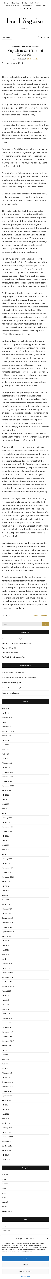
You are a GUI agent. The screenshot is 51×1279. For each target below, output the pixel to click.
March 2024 (6, 713)
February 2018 (7, 1018)
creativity (5, 1179)
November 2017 (7, 1032)
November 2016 (7, 1087)
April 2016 (5, 1118)
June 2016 (5, 1109)
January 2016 (6, 1132)
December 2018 (7, 973)
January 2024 (6, 722)
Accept (25, 1258)
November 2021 (7, 827)
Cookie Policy (25, 1276)
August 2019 (6, 936)
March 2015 (6, 1160)
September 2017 (8, 1041)
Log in (4, 1226)
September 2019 (8, 932)
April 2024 (5, 708)
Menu (7, 37)
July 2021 (5, 836)
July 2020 (5, 886)
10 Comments (32, 59)
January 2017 (6, 1077)
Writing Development (28, 677)
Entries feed (6, 1231)
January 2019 (6, 968)
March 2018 (6, 1014)
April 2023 (5, 754)
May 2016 (5, 1114)
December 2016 (7, 1082)
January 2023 (6, 768)
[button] (47, 1238)
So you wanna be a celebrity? (12, 639)
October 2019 (7, 927)
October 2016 (7, 1091)
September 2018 (8, 986)
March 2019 (6, 959)
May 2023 (5, 749)
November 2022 (7, 777)
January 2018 (6, 1023)
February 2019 (7, 964)
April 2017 (5, 1064)
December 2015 (7, 1137)
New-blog (15, 3)
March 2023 (6, 758)
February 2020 (7, 909)
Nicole (4, 693)
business (5, 1175)
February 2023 (7, 763)
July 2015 (5, 1155)
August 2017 (6, 1046)
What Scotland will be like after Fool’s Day (16, 643)
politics (36, 46)
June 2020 (5, 891)
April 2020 (5, 900)
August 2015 (6, 1150)
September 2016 (8, 1096)
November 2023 (7, 727)
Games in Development (16, 672)
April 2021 (5, 850)
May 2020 (5, 895)
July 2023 (5, 740)
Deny (25, 1265)
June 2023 (5, 745)
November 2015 (7, 1141)
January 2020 (6, 913)
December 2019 (7, 918)
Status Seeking (14, 693)
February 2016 (7, 1128)
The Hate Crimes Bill (9, 648)
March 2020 (6, 904)
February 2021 (7, 859)
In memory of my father (16, 688)
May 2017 (5, 1059)
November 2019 (7, 923)
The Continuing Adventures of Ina (13, 657)
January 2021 (6, 863)
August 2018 (6, 991)
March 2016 (6, 1123)
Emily (3, 672)
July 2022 (5, 795)
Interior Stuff (40, 6)
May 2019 (5, 950)
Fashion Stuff (27, 6)
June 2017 (5, 1055)
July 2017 (5, 1050)
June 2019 (5, 945)
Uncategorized (7, 1211)
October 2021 (7, 831)
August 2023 (6, 736)
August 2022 (6, 790)
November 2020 (7, 868)
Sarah (4, 688)
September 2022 (8, 786)
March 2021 (6, 854)
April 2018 (5, 1009)
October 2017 (7, 1036)
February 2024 (7, 717)
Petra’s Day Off (15, 683)
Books (24, 3)
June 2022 (5, 799)
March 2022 (6, 813)
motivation (26, 46)
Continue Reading (40, 616)
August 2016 (6, 1100)
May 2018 (5, 1005)
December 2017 (7, 1027)
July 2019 (5, 941)
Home (6, 3)
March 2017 (6, 1068)
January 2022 (6, 822)
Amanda (5, 683)
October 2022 (7, 781)
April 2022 (5, 809)
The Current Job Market (10, 652)
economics (16, 46)
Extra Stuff (34, 3)
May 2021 (5, 845)
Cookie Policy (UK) (12, 6)
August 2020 (6, 882)
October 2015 (7, 1146)
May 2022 (5, 804)
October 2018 (7, 982)
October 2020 (7, 872)
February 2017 (7, 1073)
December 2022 (7, 772)
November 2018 (7, 977)
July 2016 (5, 1105)
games (4, 1188)
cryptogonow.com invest (10, 677)
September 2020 (8, 877)
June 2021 (5, 840)
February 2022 (7, 818)
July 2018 (5, 995)
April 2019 (5, 954)
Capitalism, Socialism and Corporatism (25, 52)
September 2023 (8, 731)
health (4, 1197)
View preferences (25, 1271)
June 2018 (5, 1000)
